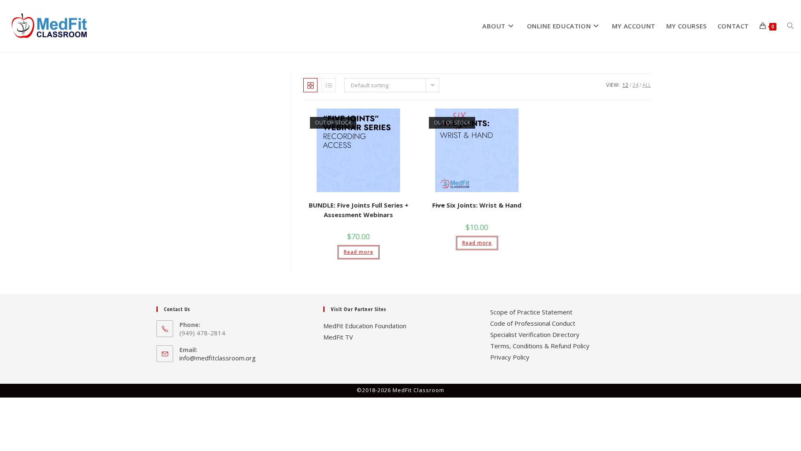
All (646, 85)
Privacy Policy (509, 357)
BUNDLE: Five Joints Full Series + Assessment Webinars (358, 210)
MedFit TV (338, 337)
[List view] (329, 85)
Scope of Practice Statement (531, 312)
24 (635, 85)
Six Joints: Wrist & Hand (476, 205)
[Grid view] (310, 85)
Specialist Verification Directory (534, 334)
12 (625, 85)
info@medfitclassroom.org (217, 358)
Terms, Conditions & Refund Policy (539, 346)
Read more (358, 252)
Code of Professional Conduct (532, 323)
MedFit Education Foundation (364, 326)
